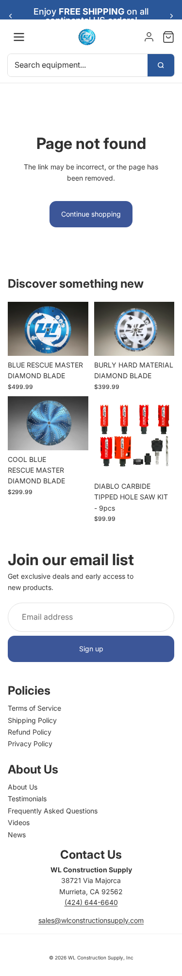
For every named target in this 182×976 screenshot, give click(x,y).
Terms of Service (34, 708)
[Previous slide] (10, 16)
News (17, 834)
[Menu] (19, 37)
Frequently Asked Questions (53, 811)
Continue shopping (91, 214)
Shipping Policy (32, 720)
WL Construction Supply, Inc (100, 957)
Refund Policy (29, 732)
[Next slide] (171, 16)
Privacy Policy (30, 743)
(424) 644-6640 (91, 902)
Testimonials (27, 798)
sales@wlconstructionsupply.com (91, 920)
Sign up (91, 649)
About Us (22, 787)
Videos (19, 822)
